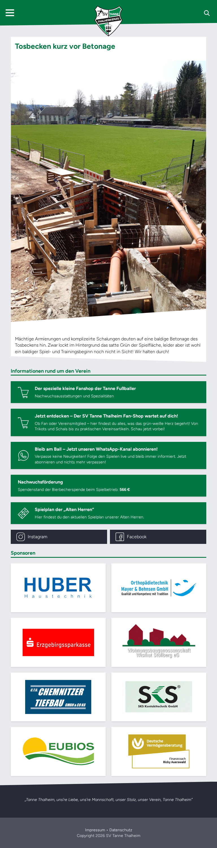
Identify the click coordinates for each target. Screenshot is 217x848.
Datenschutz (120, 830)
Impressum (95, 830)
